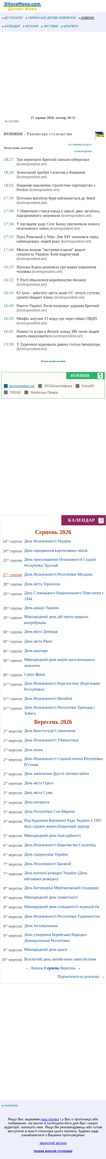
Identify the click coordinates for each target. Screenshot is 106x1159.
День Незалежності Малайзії (48, 698)
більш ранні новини (53, 361)
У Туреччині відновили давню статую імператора (58, 344)
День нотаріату (37, 802)
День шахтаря (35, 651)
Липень (36, 968)
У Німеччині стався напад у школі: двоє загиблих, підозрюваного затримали (59, 213)
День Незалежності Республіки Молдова (58, 574)
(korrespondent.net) (32, 164)
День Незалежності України (47, 541)
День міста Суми (38, 793)
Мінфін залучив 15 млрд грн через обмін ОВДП (57, 318)
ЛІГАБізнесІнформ (57, 386)
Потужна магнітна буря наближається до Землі (56, 198)
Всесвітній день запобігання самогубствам (60, 959)
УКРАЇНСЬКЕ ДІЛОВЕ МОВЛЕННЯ (51, 18)
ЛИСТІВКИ (51, 26)
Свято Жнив (34, 674)
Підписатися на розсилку (81, 976)
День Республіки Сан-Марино (49, 811)
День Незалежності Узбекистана (51, 740)
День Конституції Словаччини (49, 731)
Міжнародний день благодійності (52, 835)
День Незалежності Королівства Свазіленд (60, 845)
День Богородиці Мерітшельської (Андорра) (61, 888)
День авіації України (41, 608)
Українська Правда (43, 392)
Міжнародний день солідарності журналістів (61, 907)
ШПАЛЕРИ (71, 26)
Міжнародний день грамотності (51, 897)
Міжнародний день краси (45, 949)
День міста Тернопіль (42, 584)
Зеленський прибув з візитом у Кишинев (51, 172)
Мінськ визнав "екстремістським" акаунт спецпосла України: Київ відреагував (51, 252)
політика (11, 1105)
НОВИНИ (87, 18)
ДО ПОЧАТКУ (14, 18)
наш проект (50, 1119)
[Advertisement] (53, 74)
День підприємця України (46, 854)
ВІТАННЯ (32, 26)
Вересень (68, 968)
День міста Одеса (38, 783)
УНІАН (14, 392)
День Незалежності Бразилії (47, 864)
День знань (33, 750)
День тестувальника (41, 926)
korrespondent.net (21, 386)
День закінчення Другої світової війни (56, 773)
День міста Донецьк (41, 631)
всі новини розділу (80, 144)
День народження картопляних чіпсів (56, 550)
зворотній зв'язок (53, 1143)
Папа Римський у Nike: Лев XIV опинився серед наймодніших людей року (57, 239)
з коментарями (82, 151)
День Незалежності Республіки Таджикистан (62, 916)
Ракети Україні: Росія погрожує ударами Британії (58, 306)
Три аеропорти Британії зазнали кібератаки (53, 159)
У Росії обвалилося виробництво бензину (52, 280)
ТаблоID (86, 386)
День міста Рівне (38, 641)
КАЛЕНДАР (12, 26)
